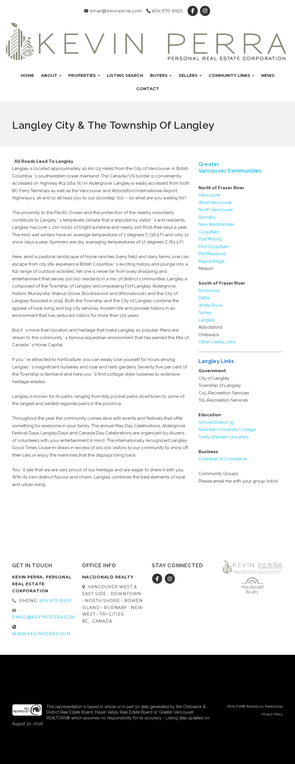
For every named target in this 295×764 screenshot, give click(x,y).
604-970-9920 (166, 11)
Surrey (204, 312)
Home (27, 75)
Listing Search (125, 75)
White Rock (210, 305)
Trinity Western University (223, 437)
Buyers (159, 75)
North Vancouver (215, 209)
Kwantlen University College (227, 429)
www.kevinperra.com (41, 633)
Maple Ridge (211, 261)
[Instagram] (205, 11)
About (49, 75)
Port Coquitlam (213, 246)
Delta (203, 297)
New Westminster (216, 224)
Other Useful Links (216, 342)
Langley (206, 320)
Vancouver (209, 195)
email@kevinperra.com (115, 11)
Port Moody (210, 239)
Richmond (209, 290)
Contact (147, 88)
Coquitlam (209, 232)
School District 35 (216, 422)
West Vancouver (215, 202)
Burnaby (207, 217)
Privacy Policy (272, 714)
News (268, 75)
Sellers (189, 75)
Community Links (230, 75)
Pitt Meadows (212, 253)
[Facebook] (193, 11)
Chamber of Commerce (222, 459)
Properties (82, 75)
